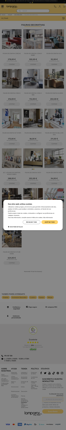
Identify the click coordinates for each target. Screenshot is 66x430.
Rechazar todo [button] (31, 222)
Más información (48, 217)
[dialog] (33, 215)
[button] (15, 227)
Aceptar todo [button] (50, 222)
